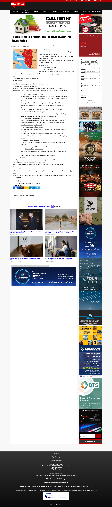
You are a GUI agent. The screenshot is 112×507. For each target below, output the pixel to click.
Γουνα (36, 11)
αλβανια (13, 266)
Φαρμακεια (70, 0)
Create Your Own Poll (90, 102)
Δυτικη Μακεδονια (25, 11)
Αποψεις (76, 11)
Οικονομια (66, 11)
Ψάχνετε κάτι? (90, 433)
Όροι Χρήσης (56, 457)
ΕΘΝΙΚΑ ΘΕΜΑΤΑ (31, 266)
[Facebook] (16, 187)
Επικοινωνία (56, 453)
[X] (21, 187)
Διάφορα (27, 46)
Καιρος (77, 0)
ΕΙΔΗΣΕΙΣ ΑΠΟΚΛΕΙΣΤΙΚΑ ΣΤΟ (39, 206)
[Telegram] (37, 187)
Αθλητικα (86, 11)
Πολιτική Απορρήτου (56, 460)
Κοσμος (56, 11)
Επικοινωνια (97, 0)
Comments (90, 100)
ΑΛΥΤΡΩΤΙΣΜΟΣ (20, 266)
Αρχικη (15, 11)
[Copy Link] (26, 187)
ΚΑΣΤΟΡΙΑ (40, 266)
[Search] (98, 436)
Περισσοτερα (96, 11)
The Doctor (21, 46)
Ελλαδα (45, 11)
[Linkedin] (32, 187)
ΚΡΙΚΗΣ (46, 266)
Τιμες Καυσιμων (86, 0)
